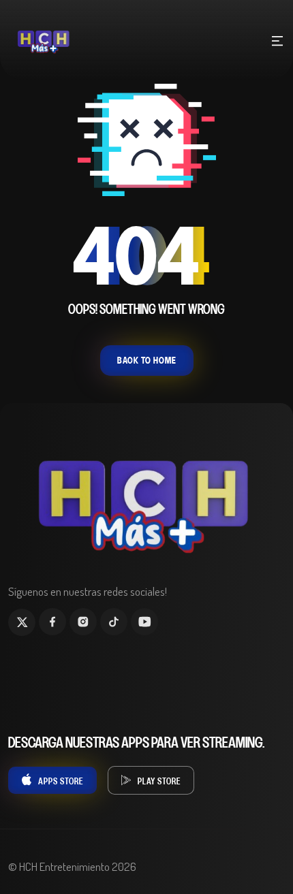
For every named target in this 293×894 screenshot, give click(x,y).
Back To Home (146, 360)
